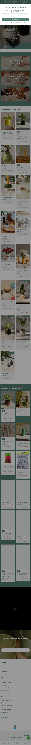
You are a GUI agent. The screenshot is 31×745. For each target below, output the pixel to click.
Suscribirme (15, 19)
